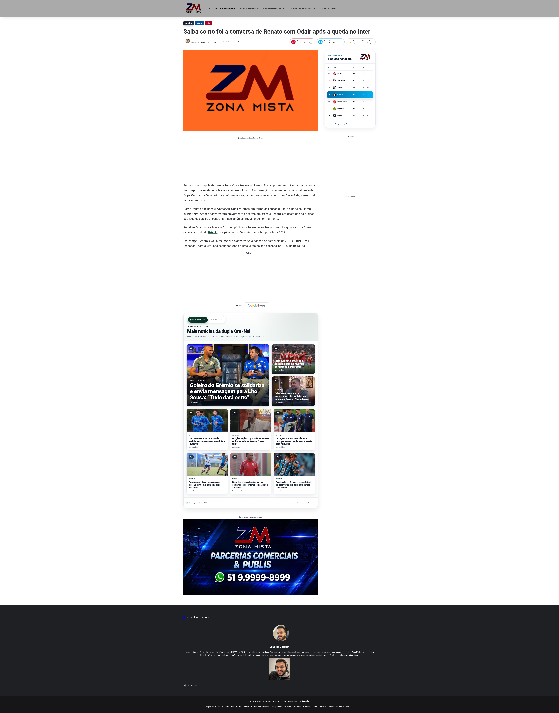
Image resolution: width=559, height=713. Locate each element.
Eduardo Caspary (198, 42)
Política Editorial (242, 707)
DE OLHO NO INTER (328, 8)
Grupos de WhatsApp (345, 707)
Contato (287, 707)
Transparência (277, 707)
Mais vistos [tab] (199, 320)
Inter (208, 23)
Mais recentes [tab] (217, 320)
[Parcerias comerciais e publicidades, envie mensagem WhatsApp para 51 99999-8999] (250, 557)
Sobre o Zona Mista (226, 707)
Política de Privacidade (302, 707)
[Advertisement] (250, 161)
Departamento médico (274, 8)
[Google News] (256, 305)
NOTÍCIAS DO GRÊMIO (225, 8)
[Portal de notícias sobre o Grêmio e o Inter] (193, 8)
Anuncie (331, 707)
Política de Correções (260, 707)
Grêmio (199, 23)
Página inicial (211, 707)
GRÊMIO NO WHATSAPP (302, 8)
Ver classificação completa (350, 124)
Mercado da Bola (249, 8)
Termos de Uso (319, 707)
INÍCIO (208, 8)
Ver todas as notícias (306, 503)
